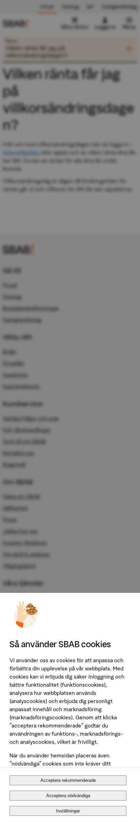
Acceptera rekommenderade (68, 780)
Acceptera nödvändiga (68, 795)
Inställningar (68, 810)
